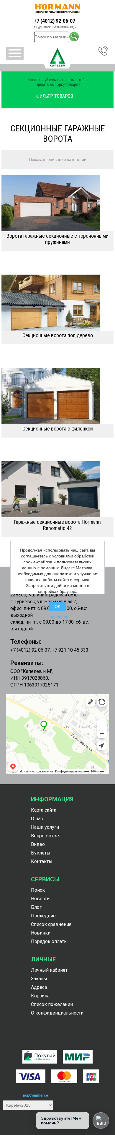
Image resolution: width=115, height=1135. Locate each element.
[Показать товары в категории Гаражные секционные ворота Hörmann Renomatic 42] (57, 489)
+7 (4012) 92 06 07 (30, 650)
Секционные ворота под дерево (57, 335)
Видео (38, 844)
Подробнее (57, 616)
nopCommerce (35, 1095)
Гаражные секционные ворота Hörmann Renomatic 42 (57, 525)
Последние (43, 916)
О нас (37, 818)
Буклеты (40, 853)
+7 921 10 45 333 (70, 650)
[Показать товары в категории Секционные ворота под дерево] (57, 303)
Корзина (40, 996)
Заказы (39, 978)
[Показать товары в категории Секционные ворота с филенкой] (57, 396)
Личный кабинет (49, 970)
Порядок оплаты (49, 941)
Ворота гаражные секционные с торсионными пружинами (57, 239)
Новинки (40, 933)
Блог (36, 907)
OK (57, 606)
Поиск (38, 890)
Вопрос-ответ (46, 836)
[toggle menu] (15, 53)
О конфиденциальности (57, 1013)
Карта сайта (43, 810)
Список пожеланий (52, 1004)
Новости (40, 898)
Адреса (39, 987)
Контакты (41, 861)
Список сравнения (51, 924)
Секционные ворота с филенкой (57, 428)
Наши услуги (45, 827)
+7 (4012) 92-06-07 (54, 21)
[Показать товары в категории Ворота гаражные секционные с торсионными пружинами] (57, 203)
